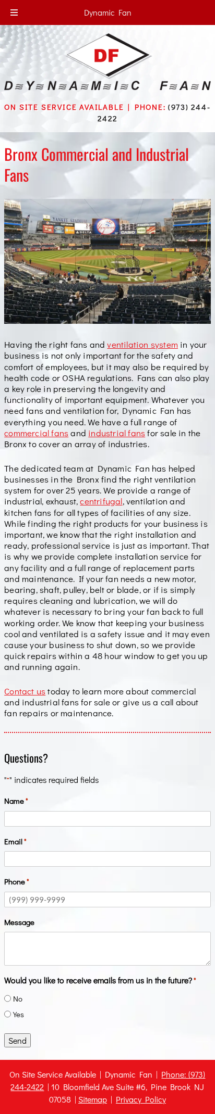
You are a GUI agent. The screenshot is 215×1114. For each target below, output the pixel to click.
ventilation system (142, 344)
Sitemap (92, 1099)
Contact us (24, 691)
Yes (18, 1014)
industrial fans (116, 432)
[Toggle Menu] (14, 12)
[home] (107, 86)
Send (17, 1040)
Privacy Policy (141, 1099)
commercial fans (36, 432)
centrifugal (101, 501)
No (17, 998)
